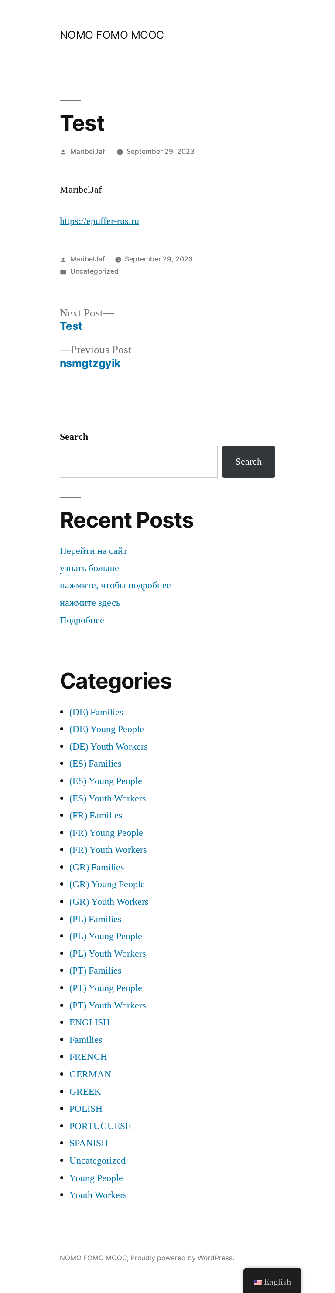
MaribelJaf (87, 151)
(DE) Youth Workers (108, 746)
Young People (96, 1178)
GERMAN (90, 1074)
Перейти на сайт (93, 551)
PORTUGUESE (100, 1126)
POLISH (86, 1109)
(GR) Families (96, 867)
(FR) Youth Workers (108, 850)
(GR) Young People (107, 884)
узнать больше (89, 568)
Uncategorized (94, 271)
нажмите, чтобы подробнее (115, 585)
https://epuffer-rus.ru (99, 221)
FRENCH (88, 1057)
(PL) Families (95, 919)
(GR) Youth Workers (109, 902)
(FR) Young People (106, 833)
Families (86, 1040)
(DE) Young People (106, 729)
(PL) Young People (105, 936)
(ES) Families (95, 763)
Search (74, 437)
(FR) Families (96, 815)
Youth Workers (98, 1195)
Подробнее (82, 620)
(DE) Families (96, 712)
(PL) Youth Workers (107, 953)
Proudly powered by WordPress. (182, 1258)
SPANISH (88, 1143)
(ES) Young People (105, 781)
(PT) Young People (105, 988)
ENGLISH (89, 1022)
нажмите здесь (90, 603)
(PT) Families (95, 970)
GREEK (85, 1092)
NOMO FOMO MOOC (112, 34)
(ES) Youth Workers (107, 798)
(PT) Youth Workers (107, 1005)
